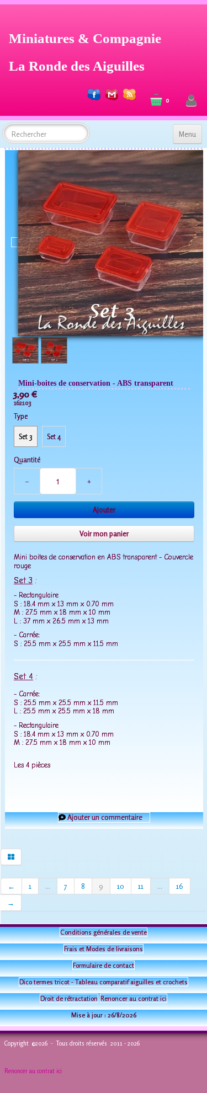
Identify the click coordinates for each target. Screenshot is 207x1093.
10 (120, 886)
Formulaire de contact (103, 965)
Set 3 (26, 436)
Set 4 (54, 436)
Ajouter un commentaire (104, 817)
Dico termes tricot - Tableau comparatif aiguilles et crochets (103, 982)
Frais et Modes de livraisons (103, 949)
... (47, 886)
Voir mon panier (104, 533)
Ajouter (104, 509)
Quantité (27, 459)
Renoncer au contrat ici (133, 998)
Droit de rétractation (69, 998)
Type (21, 416)
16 (179, 886)
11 (141, 886)
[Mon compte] (191, 101)
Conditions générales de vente (103, 932)
